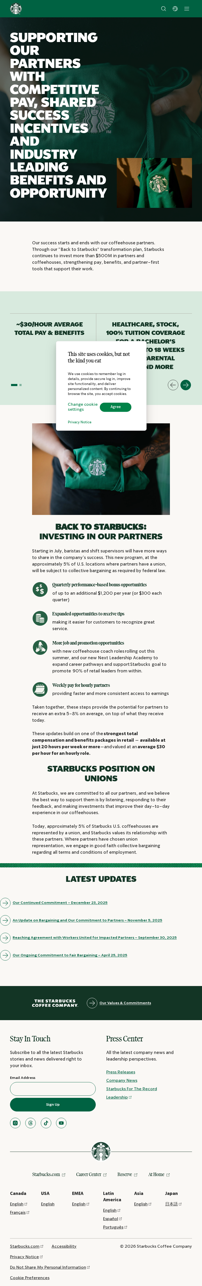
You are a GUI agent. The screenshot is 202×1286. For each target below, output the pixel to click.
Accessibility (64, 1246)
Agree (115, 407)
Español (110, 1219)
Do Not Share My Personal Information (48, 1267)
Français (18, 1213)
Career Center (88, 1174)
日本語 (171, 1204)
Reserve (125, 1174)
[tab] (14, 385)
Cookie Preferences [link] (29, 1278)
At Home (156, 1174)
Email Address (22, 1078)
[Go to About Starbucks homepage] (16, 8)
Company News (121, 1081)
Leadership (117, 1097)
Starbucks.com (46, 1174)
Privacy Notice (80, 422)
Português (113, 1227)
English (16, 1204)
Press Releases (120, 1072)
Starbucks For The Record (131, 1089)
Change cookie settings (83, 407)
